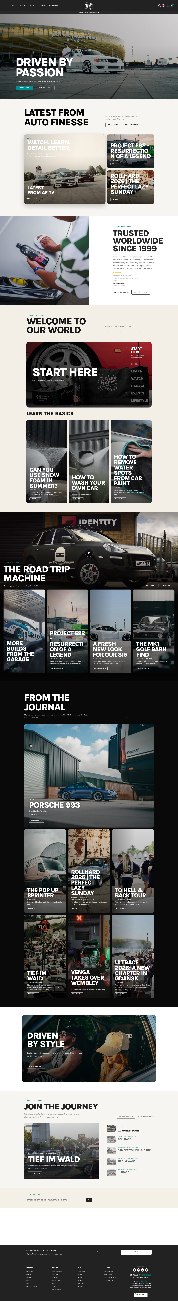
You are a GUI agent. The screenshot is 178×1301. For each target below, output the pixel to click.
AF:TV (27, 1283)
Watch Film (150, 585)
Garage (28, 1274)
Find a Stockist (57, 1280)
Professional (109, 1267)
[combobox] (137, 5)
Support (55, 1267)
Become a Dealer (31, 1286)
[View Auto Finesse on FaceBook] (134, 1271)
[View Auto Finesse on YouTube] (146, 1271)
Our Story (29, 1271)
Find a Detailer (56, 1289)
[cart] (172, 6)
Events (28, 1280)
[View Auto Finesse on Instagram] (138, 1271)
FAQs (53, 1283)
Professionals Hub (110, 1277)
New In (80, 1277)
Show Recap (35, 1173)
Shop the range (35, 1066)
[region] (89, 56)
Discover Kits (39, 386)
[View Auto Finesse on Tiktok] (142, 1271)
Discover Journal (132, 124)
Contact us (55, 1286)
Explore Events (125, 1116)
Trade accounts (109, 1274)
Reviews (80, 1286)
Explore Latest (23, 87)
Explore (29, 1267)
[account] (168, 5)
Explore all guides (142, 414)
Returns (54, 1277)
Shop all (80, 1274)
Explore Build (167, 585)
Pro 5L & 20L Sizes (109, 1280)
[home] (89, 5)
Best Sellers (82, 1280)
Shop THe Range (113, 332)
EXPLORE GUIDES (132, 332)
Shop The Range (44, 87)
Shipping (55, 1274)
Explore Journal (125, 717)
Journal (28, 1277)
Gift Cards (81, 1283)
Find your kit (82, 1271)
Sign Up (136, 1252)
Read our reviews (119, 292)
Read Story (35, 820)
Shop (80, 1267)
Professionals (108, 1271)
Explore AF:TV (113, 124)
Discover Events (145, 717)
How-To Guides (57, 1271)
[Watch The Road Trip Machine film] (89, 553)
